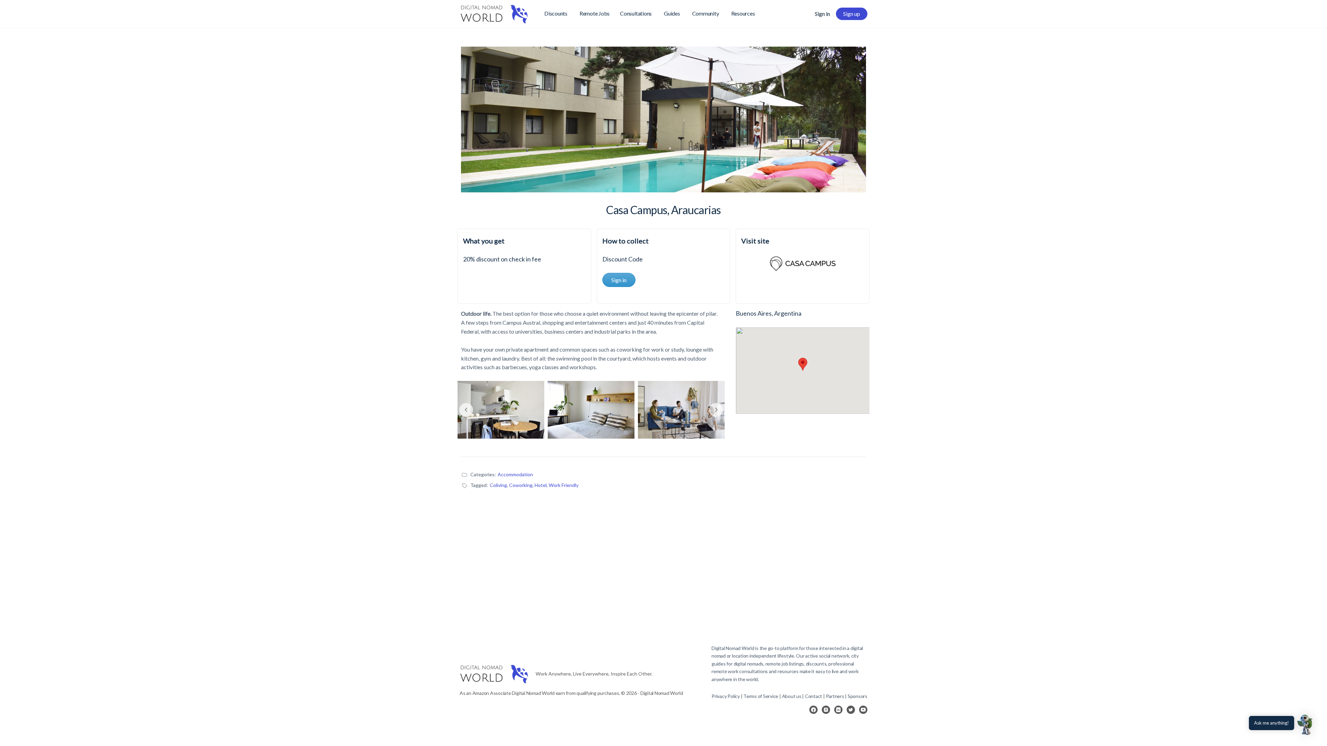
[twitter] (851, 710)
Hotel (541, 485)
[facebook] (813, 710)
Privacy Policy (726, 696)
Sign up (851, 13)
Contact (813, 696)
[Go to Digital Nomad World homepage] (494, 13)
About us (791, 696)
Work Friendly (563, 485)
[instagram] (826, 710)
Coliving (498, 485)
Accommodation (515, 474)
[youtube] (863, 710)
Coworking (521, 485)
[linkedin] (838, 710)
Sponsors (857, 696)
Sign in (822, 13)
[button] (1306, 725)
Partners (835, 696)
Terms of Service (760, 696)
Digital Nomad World (733, 648)
